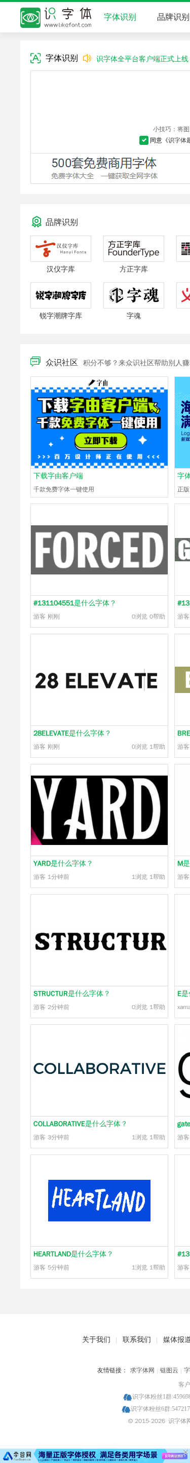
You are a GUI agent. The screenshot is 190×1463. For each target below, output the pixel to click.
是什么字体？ (75, 603)
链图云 (169, 1370)
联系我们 (137, 1339)
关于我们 (96, 1339)
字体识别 (120, 17)
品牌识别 (173, 17)
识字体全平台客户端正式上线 (142, 59)
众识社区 (62, 363)
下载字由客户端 (58, 476)
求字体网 (142, 1370)
